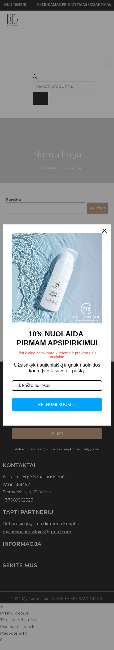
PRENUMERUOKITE (57, 404)
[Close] (104, 230)
